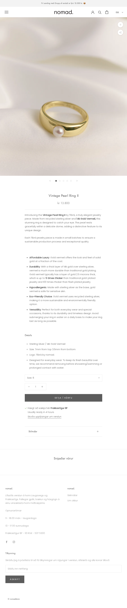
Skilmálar (32, 431)
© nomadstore (14, 598)
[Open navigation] (6, 12)
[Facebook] (6, 542)
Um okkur (72, 500)
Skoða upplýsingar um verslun (44, 416)
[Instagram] (14, 542)
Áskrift (15, 579)
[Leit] (99, 12)
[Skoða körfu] (106, 12)
